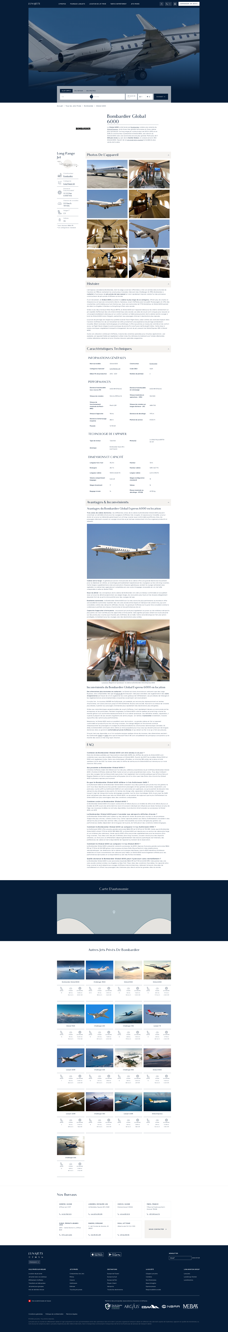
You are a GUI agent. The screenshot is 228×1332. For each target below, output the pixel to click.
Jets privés (135, 4)
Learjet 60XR (70, 1070)
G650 (106, 735)
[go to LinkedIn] (42, 1257)
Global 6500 (157, 982)
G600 (100, 735)
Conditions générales (35, 1314)
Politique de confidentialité (54, 1314)
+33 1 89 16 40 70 (154, 1214)
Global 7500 (70, 1026)
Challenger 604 (70, 1157)
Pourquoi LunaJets (77, 4)
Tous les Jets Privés (73, 106)
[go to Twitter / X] (39, 1257)
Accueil (60, 106)
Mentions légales (71, 1314)
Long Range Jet (69, 184)
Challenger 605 (99, 1070)
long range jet (115, 369)
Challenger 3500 (100, 982)
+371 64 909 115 (124, 1235)
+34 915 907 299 (96, 1235)
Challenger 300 (99, 1114)
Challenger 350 (128, 1026)
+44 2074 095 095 (96, 1214)
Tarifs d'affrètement (118, 4)
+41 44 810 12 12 (125, 1214)
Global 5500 (128, 982)
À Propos (62, 4)
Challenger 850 (128, 1070)
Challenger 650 (99, 1026)
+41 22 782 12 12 (66, 1214)
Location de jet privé (97, 4)
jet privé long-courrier (135, 140)
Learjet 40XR (70, 1114)
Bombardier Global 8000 (70, 982)
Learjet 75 (157, 1026)
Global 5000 (157, 1070)
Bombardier (88, 106)
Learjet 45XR (128, 1114)
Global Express (112, 129)
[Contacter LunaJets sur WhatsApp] (175, 4)
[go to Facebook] (32, 1257)
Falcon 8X (119, 694)
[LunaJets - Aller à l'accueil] (34, 4)
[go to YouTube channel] (36, 1257)
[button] (168, 4)
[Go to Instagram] (29, 1257)
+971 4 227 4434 (66, 1235)
